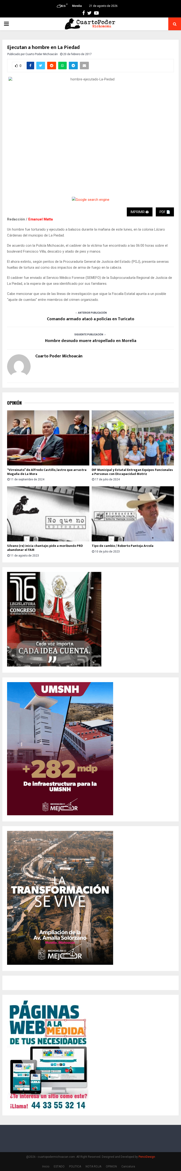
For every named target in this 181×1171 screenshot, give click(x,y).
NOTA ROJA (93, 1166)
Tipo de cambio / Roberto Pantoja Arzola (122, 545)
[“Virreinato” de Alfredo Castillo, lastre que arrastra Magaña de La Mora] (48, 437)
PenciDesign (147, 1156)
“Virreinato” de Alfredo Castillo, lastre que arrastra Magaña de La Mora (46, 472)
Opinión (14, 403)
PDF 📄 (165, 212)
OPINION (111, 1166)
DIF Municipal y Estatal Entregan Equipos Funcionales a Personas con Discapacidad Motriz (132, 472)
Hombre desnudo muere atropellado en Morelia (90, 340)
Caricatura (128, 1166)
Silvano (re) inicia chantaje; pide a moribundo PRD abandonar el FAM (45, 548)
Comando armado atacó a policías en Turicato (90, 319)
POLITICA (75, 1166)
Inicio (45, 1166)
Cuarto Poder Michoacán (41, 54)
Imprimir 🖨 (140, 212)
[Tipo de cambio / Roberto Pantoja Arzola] (133, 513)
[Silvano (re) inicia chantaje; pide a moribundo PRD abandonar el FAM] (48, 513)
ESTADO (59, 1166)
